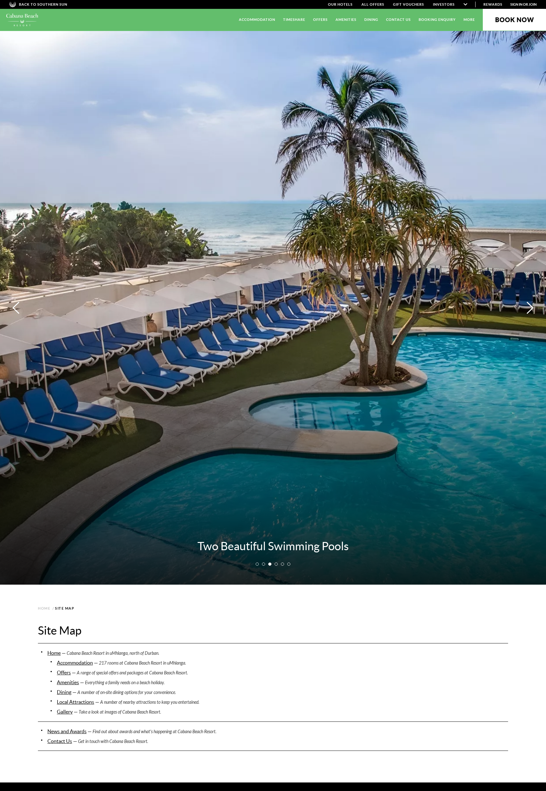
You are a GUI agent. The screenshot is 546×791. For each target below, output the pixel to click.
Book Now (514, 19)
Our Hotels (340, 4)
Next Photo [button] (530, 308)
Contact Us (398, 19)
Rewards (492, 4)
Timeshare (294, 19)
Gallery (65, 712)
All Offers (372, 4)
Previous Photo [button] (16, 308)
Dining (371, 19)
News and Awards (67, 731)
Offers (320, 19)
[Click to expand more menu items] (465, 4)
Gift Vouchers (408, 4)
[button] (257, 564)
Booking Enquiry (437, 19)
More (469, 19)
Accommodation (257, 19)
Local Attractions (75, 702)
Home (54, 653)
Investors (444, 4)
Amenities (346, 19)
